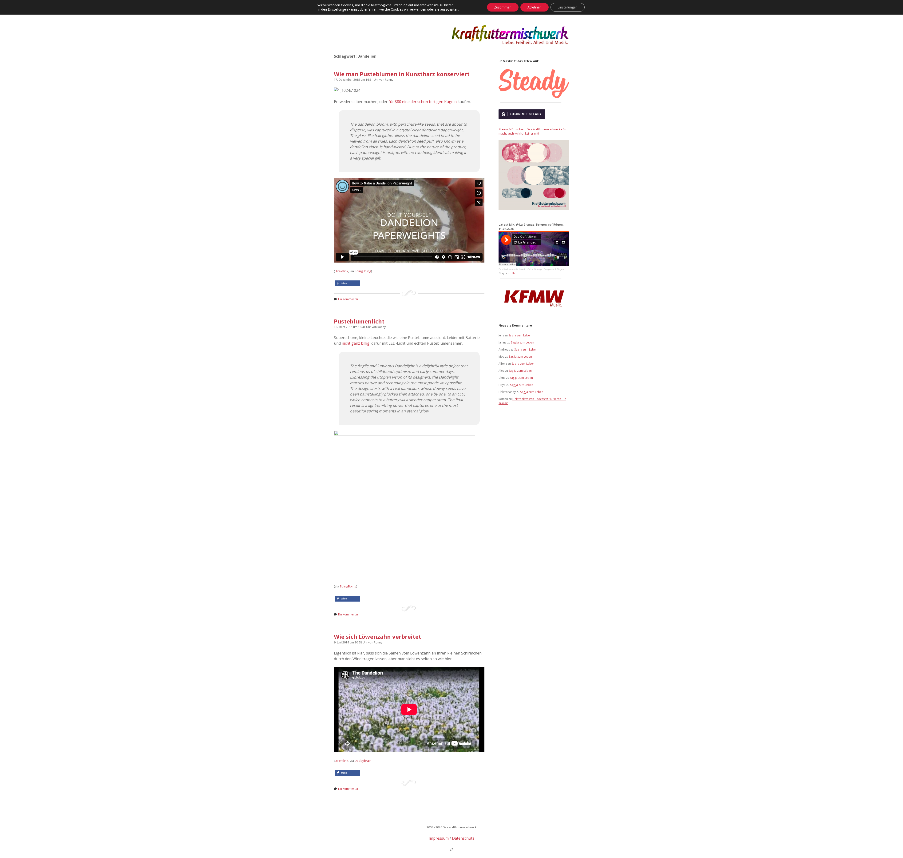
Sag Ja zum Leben (519, 335)
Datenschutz (463, 838)
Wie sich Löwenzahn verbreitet (377, 636)
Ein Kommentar (348, 299)
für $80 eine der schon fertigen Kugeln (422, 101)
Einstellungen (338, 9)
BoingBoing (363, 271)
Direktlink (341, 271)
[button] (347, 283)
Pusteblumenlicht (359, 321)
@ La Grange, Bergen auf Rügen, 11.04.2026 (552, 269)
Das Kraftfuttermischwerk (512, 269)
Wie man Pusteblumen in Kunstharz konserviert (402, 74)
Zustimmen (502, 7)
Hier (514, 273)
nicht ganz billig (355, 343)
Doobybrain (363, 760)
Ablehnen (534, 7)
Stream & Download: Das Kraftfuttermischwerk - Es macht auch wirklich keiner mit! (532, 131)
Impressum (439, 838)
